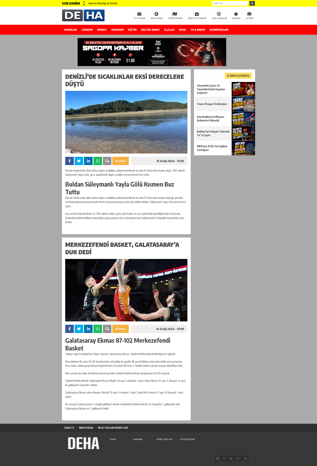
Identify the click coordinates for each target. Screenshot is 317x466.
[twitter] (231, 458)
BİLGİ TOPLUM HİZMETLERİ (113, 427)
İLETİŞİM (249, 18)
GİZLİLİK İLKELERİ (187, 439)
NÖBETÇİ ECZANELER (197, 18)
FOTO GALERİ (139, 18)
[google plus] (238, 458)
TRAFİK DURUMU (175, 18)
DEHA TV (69, 427)
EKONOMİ (117, 29)
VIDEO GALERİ (157, 18)
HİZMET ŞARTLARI (165, 439)
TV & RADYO (197, 29)
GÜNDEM (87, 29)
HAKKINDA (138, 439)
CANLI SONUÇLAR (219, 18)
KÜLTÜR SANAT (150, 29)
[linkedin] (245, 458)
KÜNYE (113, 439)
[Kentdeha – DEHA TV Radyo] (83, 15)
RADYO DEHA (86, 427)
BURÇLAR (236, 18)
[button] (84, 2)
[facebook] (218, 458)
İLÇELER (169, 29)
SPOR (182, 29)
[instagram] (224, 458)
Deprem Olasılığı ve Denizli (102, 3)
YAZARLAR (70, 29)
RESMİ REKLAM (219, 29)
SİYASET (102, 29)
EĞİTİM (132, 29)
